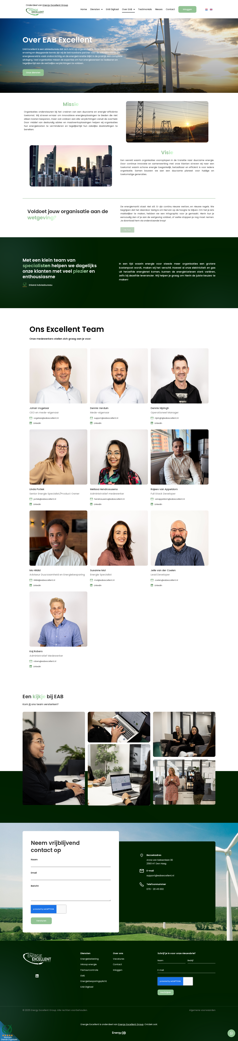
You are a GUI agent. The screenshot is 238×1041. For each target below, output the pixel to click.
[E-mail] (142, 870)
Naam (34, 859)
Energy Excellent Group (55, 5)
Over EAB (127, 9)
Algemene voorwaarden (202, 1010)
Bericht (35, 885)
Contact (170, 9)
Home (83, 9)
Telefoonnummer (156, 884)
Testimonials (145, 9)
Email (34, 872)
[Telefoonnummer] (142, 884)
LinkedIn (37, 423)
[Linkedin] (37, 976)
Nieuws (159, 9)
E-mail (150, 870)
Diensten (95, 9)
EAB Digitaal (112, 9)
